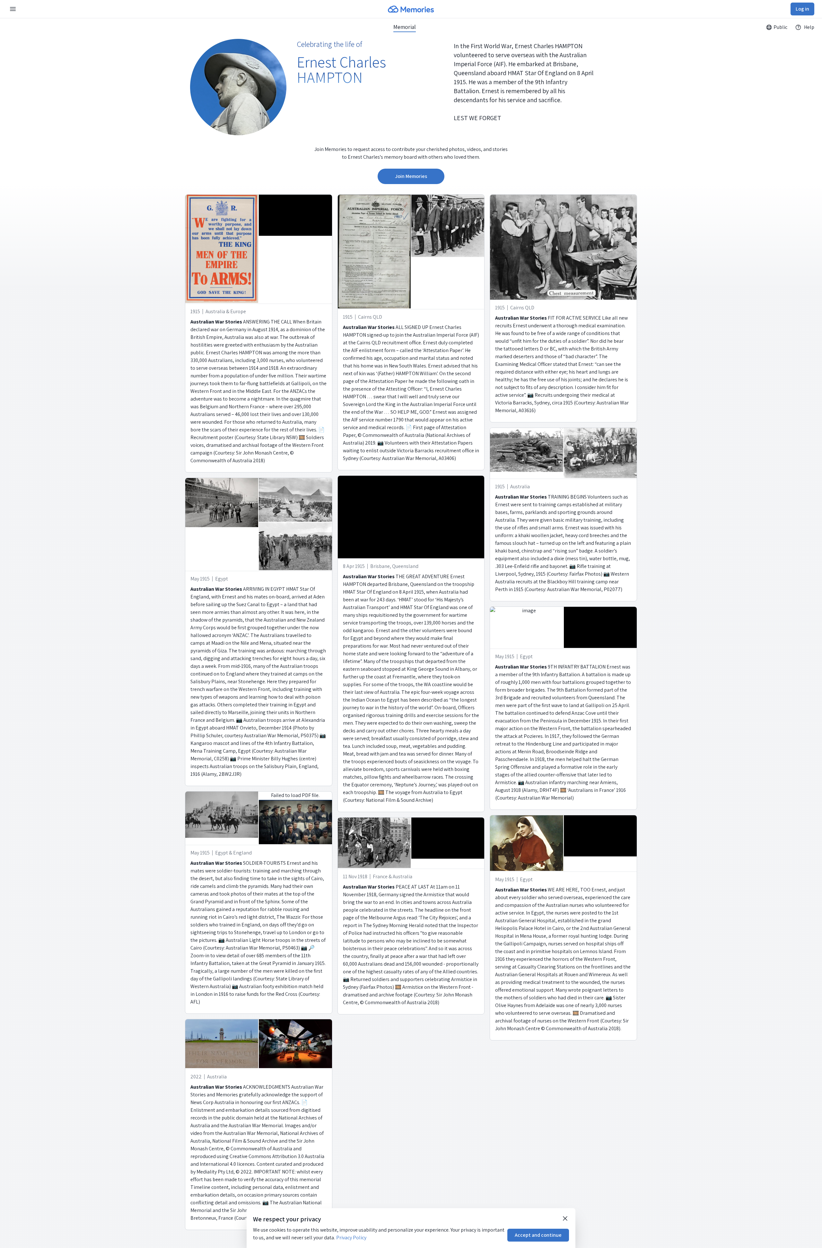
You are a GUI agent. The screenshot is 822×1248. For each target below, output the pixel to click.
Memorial (404, 27)
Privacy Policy (351, 1237)
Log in (802, 8)
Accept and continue (538, 1235)
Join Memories (411, 176)
